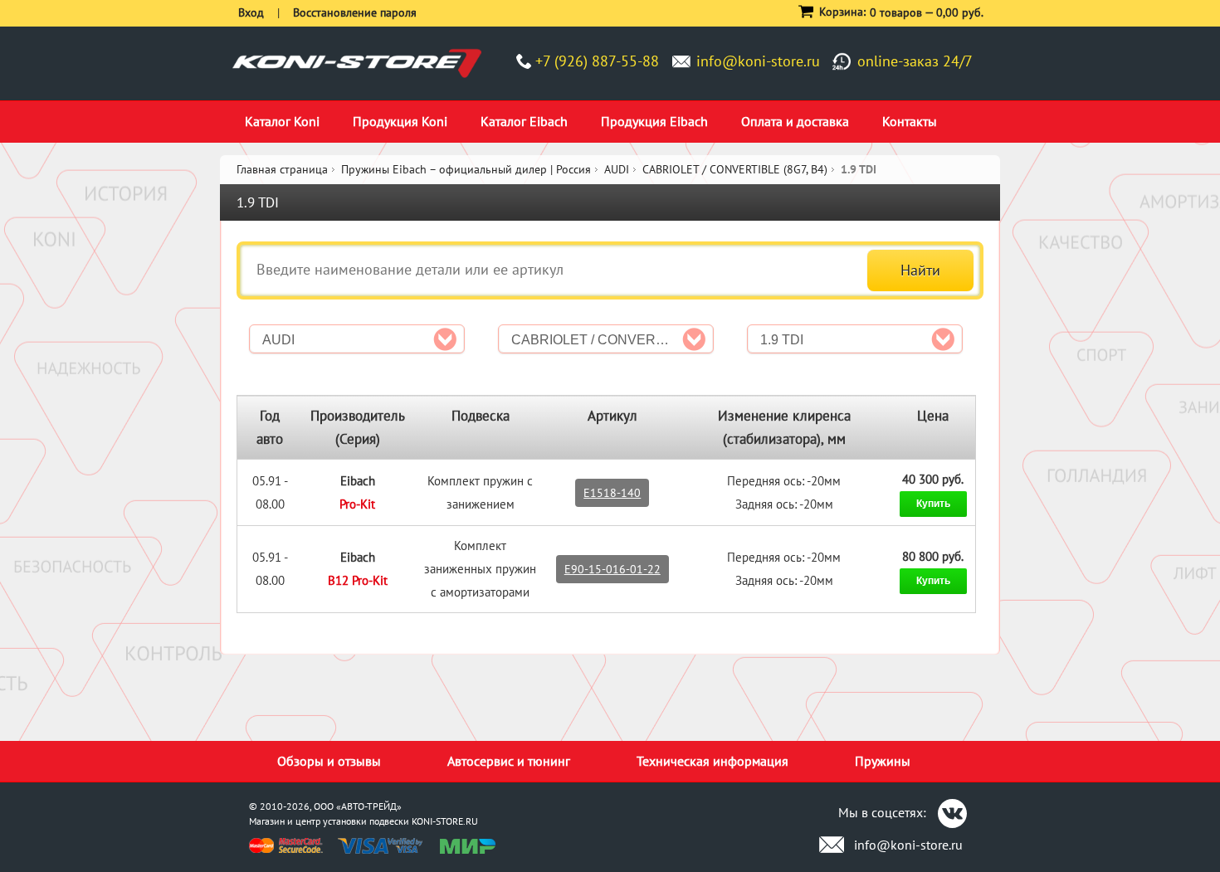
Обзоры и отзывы (329, 761)
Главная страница (282, 169)
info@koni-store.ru (758, 61)
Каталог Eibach (524, 121)
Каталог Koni (282, 121)
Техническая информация (712, 761)
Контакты (909, 121)
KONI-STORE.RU (445, 821)
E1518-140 (612, 492)
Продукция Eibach (654, 121)
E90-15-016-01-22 (612, 569)
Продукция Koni (400, 121)
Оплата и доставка (795, 121)
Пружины (882, 761)
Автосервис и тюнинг (508, 761)
